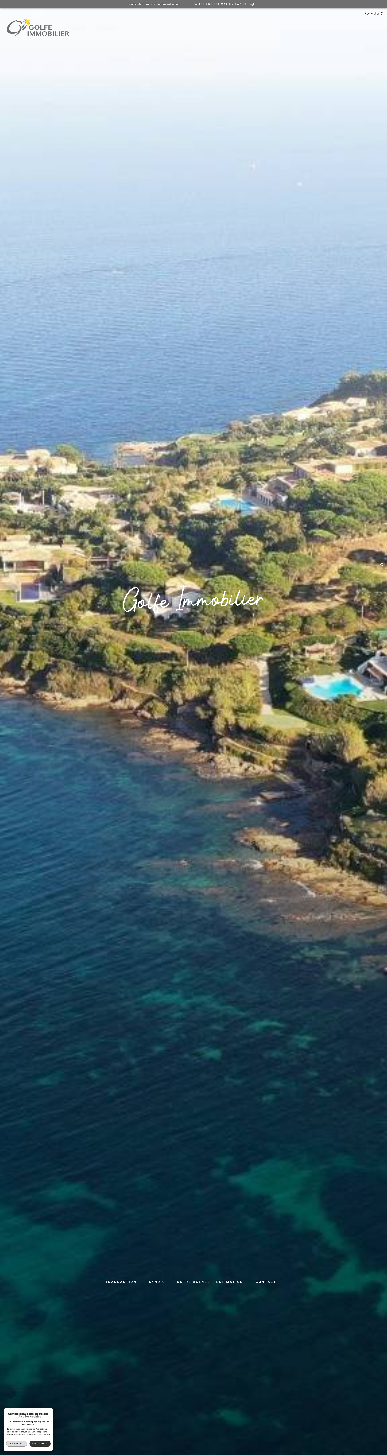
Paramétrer (16, 1443)
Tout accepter (40, 1443)
